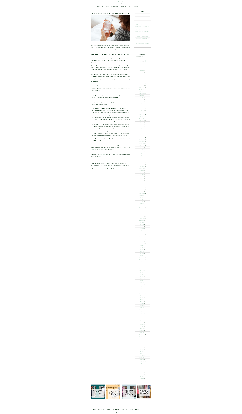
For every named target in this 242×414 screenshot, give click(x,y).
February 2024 (141, 132)
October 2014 (141, 365)
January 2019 (141, 259)
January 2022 (141, 184)
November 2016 (142, 313)
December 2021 (142, 187)
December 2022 (142, 162)
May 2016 (141, 326)
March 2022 (142, 180)
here (100, 156)
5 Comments (116, 11)
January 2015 (141, 359)
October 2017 (141, 290)
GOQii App (93, 149)
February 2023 (141, 157)
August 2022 (142, 170)
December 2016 (141, 311)
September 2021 (142, 193)
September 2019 (142, 243)
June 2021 (141, 199)
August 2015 (141, 345)
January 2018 (141, 284)
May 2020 (141, 226)
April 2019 (142, 253)
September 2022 (142, 168)
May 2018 (142, 276)
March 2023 (141, 155)
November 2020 (142, 214)
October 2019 (141, 241)
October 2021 (141, 191)
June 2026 (141, 74)
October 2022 (141, 166)
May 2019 (142, 251)
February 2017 (141, 307)
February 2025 (141, 107)
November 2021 (142, 189)
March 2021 (142, 205)
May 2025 (141, 101)
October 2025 (141, 91)
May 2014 (142, 376)
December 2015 (142, 336)
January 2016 (141, 334)
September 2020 (142, 218)
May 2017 (142, 301)
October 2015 (141, 340)
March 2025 (141, 105)
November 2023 (142, 139)
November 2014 (142, 363)
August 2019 (142, 245)
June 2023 (141, 149)
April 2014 (142, 378)
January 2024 (141, 135)
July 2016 (141, 322)
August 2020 (141, 220)
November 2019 (142, 238)
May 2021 (141, 201)
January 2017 (141, 309)
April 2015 (142, 353)
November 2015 (142, 338)
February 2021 (141, 207)
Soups (121, 126)
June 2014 (142, 374)
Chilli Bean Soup (105, 128)
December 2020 (142, 211)
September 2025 (142, 93)
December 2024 (141, 112)
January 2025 (141, 110)
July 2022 (141, 172)
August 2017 (142, 295)
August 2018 (141, 270)
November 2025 (142, 89)
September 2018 (142, 268)
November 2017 (141, 288)
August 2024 (141, 120)
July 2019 (141, 247)
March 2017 (142, 305)
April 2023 (142, 153)
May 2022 (141, 176)
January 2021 (141, 209)
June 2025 (141, 99)
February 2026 (141, 83)
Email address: (142, 54)
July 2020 (142, 222)
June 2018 (141, 274)
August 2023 (141, 145)
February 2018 (141, 282)
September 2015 (142, 342)
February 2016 (141, 332)
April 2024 (142, 128)
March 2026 (141, 80)
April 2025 (142, 103)
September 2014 (142, 367)
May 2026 (141, 76)
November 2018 (142, 263)
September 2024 (142, 118)
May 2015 (142, 351)
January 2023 (141, 159)
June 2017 (142, 299)
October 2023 (141, 141)
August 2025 (141, 95)
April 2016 (142, 328)
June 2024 (141, 124)
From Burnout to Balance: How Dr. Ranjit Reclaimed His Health (144, 392)
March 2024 (141, 130)
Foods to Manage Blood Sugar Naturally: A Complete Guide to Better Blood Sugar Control (142, 26)
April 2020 (142, 228)
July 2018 (141, 272)
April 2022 (142, 178)
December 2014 (141, 361)
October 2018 (141, 266)
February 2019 (141, 257)
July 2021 (141, 197)
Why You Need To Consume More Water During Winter (110, 13)
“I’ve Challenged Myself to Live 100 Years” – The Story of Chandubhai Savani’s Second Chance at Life (113, 394)
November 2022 (142, 164)
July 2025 (142, 97)
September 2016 (142, 317)
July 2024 (141, 122)
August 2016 (141, 320)
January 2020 (141, 234)
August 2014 (141, 369)
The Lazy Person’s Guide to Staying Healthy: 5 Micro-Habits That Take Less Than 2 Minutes (142, 31)
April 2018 (142, 278)
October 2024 (141, 116)
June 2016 (142, 324)
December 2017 (141, 286)
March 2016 (141, 330)
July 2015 (141, 347)
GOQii (121, 1)
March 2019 (142, 255)
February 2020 (142, 232)
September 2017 (142, 293)
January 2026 (141, 85)
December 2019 (142, 236)
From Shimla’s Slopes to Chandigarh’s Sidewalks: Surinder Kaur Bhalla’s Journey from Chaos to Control (128, 395)
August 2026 (141, 70)
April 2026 (142, 78)
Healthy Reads (102, 154)
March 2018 (142, 280)
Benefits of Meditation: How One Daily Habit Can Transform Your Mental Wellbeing (142, 44)
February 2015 (141, 357)
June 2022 (142, 174)
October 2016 (141, 315)
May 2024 (141, 126)
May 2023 (141, 151)
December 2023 (141, 137)
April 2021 (142, 203)
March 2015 (142, 355)
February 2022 (141, 182)
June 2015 (141, 349)
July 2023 (141, 147)
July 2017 (141, 297)
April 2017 (142, 303)
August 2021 (142, 195)
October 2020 (141, 216)
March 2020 (141, 230)
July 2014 (141, 372)
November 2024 (141, 114)
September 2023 (142, 143)
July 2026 (141, 72)
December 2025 (141, 87)
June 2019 (141, 249)
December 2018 (142, 261)
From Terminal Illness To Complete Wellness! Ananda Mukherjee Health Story (97, 393)
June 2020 (142, 224)
